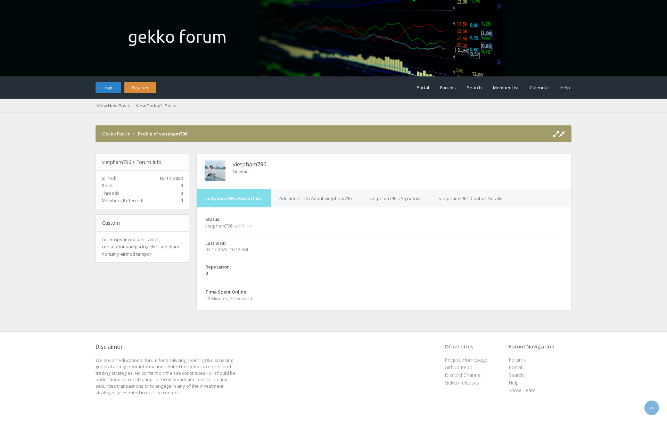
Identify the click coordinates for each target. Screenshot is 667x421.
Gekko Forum (116, 134)
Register (140, 87)
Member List (506, 87)
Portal (423, 87)
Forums (448, 87)
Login (108, 87)
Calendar (539, 87)
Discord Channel (463, 375)
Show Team (522, 390)
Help (565, 87)
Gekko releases (462, 382)
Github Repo (458, 367)
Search (474, 87)
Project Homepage (466, 359)
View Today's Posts (156, 105)
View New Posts (113, 105)
